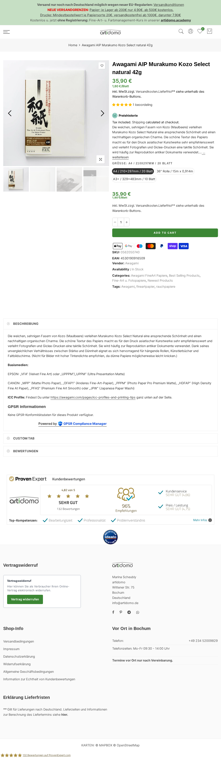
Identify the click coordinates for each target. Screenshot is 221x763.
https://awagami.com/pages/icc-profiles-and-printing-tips (93, 397)
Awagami (132, 263)
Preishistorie (128, 115)
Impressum (11, 649)
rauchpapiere (165, 287)
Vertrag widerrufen (25, 599)
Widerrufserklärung (17, 664)
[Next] (102, 113)
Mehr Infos (200, 520)
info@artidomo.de (125, 603)
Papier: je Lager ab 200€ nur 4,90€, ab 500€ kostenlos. (132, 10)
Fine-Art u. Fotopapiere (129, 280)
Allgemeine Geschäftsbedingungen (28, 672)
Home (72, 45)
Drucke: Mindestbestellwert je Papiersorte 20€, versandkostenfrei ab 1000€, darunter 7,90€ (110, 15)
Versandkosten (147, 92)
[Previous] (10, 113)
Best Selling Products (184, 276)
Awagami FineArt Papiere (149, 276)
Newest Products (160, 280)
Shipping (138, 122)
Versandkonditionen (168, 5)
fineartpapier (145, 287)
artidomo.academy (176, 20)
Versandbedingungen (18, 641)
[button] (122, 105)
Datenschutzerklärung (19, 656)
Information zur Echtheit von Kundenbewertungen (39, 679)
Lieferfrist (165, 92)
